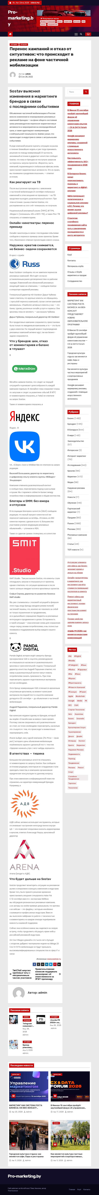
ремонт (43, 24)
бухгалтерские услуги (76, 727)
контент (82, 741)
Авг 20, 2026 (17, 1112)
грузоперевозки (74, 732)
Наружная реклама (76, 488)
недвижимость (74, 754)
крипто (71, 745)
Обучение (71, 502)
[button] (81, 34)
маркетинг (68, 21)
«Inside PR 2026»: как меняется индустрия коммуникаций (77, 634)
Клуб (69, 254)
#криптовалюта (74, 683)
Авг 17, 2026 (58, 1112)
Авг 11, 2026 (17, 1160)
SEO (83, 21)
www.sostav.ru (54, 959)
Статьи (70, 544)
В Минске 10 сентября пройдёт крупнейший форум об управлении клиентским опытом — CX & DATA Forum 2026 (77, 120)
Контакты (71, 260)
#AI (69, 656)
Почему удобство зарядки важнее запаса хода (77, 622)
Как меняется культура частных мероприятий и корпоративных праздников (66, 1156)
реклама (77, 21)
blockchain (80, 696)
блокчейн (80, 718)
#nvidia (71, 660)
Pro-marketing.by (20, 18)
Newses (38, 1188)
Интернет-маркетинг (76, 456)
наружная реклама (76, 750)
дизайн (79, 736)
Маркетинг (72, 476)
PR (86, 701)
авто (70, 714)
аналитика (79, 714)
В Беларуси (72, 429)
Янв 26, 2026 (55, 1025)
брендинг (72, 723)
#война (71, 669)
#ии (70, 674)
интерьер (72, 741)
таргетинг (72, 783)
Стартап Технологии (76, 709)
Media (79, 701)
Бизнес (26, 1017)
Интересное (72, 450)
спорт (70, 772)
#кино (77, 674)
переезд (71, 758)
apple (70, 696)
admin (28, 74)
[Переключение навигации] (76, 34)
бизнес (59, 21)
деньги (71, 736)
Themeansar (13, 1191)
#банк (83, 665)
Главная (72, 1189)
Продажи (24, 44)
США (76, 705)
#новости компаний (48, 21)
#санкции (72, 692)
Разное (70, 523)
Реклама (71, 529)
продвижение (53, 24)
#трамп (82, 692)
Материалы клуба (75, 266)
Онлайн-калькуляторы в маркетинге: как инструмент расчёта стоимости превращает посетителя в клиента (77, 584)
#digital (77, 656)
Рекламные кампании (77, 535)
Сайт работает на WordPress (19, 1188)
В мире (70, 435)
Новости (71, 497)
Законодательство (75, 441)
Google (71, 701)
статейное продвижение (73, 777)
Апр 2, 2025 (28, 1050)
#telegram (73, 665)
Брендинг (14, 44)
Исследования (74, 465)
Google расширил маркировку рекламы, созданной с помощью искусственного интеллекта (77, 392)
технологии (73, 788)
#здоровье (82, 669)
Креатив (71, 470)
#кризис (71, 678)
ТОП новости (73, 549)
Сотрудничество (74, 281)
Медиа (70, 482)
